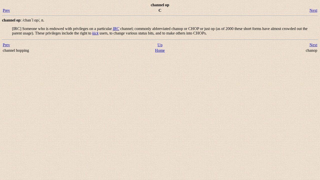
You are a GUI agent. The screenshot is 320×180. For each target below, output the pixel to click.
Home (160, 50)
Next (313, 10)
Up (160, 45)
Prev (6, 10)
